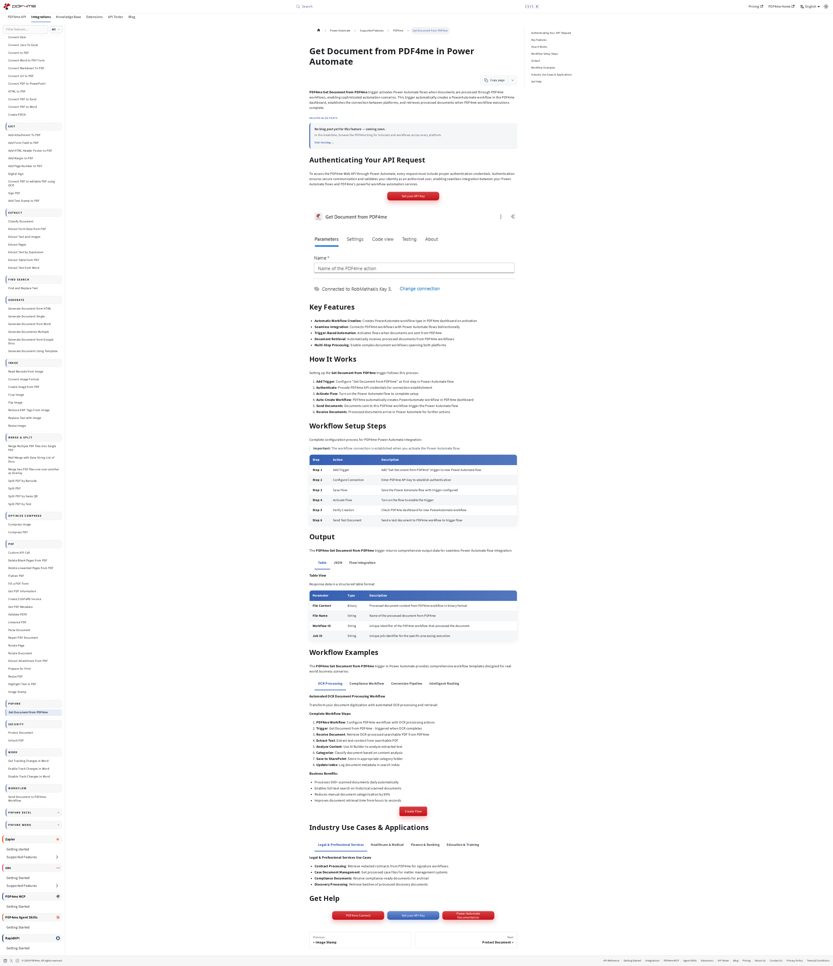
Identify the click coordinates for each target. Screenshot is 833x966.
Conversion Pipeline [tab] (406, 683)
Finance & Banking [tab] (425, 844)
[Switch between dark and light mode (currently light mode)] (826, 6)
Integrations (41, 17)
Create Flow (413, 811)
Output (535, 61)
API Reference (611, 961)
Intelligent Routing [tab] (444, 683)
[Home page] (319, 30)
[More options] (512, 80)
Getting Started (632, 961)
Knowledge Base (68, 17)
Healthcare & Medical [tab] (387, 844)
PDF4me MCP (671, 961)
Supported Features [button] (22, 857)
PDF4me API (17, 17)
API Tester (115, 17)
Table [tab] (322, 562)
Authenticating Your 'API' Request (551, 33)
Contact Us (776, 961)
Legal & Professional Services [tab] (341, 844)
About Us (760, 961)
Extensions (94, 17)
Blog (131, 17)
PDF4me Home (779, 6)
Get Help (536, 82)
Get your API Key (413, 196)
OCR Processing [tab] (330, 683)
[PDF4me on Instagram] (17, 961)
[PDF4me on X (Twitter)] (11, 961)
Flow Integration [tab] (362, 562)
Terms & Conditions (818, 961)
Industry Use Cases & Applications (551, 75)
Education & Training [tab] (463, 844)
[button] (413, 252)
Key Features (538, 40)
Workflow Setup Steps (544, 54)
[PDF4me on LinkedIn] (5, 961)
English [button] (810, 6)
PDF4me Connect (358, 915)
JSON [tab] (338, 562)
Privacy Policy (795, 961)
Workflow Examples (543, 68)
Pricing (754, 6)
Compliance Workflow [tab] (366, 683)
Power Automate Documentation (468, 915)
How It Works (539, 47)
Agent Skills (690, 961)
